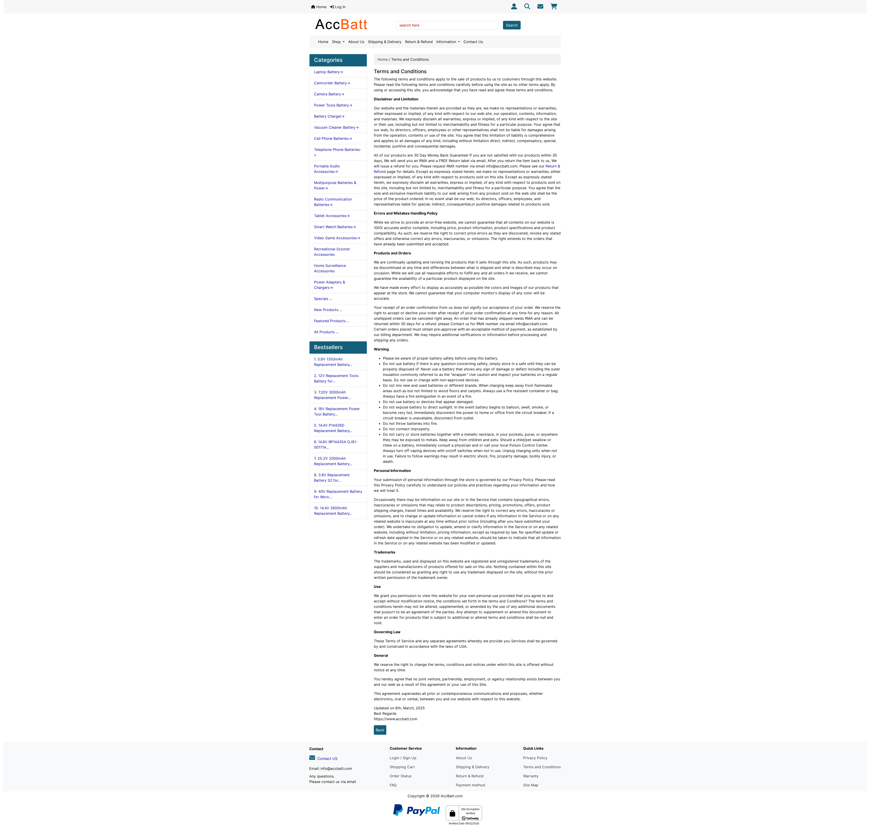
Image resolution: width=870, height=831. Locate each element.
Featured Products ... (331, 321)
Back (380, 730)
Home (320, 7)
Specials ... (323, 298)
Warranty (531, 776)
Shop (337, 41)
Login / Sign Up (403, 758)
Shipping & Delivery (384, 41)
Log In (340, 7)
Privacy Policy (535, 758)
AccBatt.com (452, 796)
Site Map (530, 785)
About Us (356, 41)
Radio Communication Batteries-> (333, 202)
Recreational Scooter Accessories (332, 252)
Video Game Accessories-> (337, 238)
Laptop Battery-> (328, 72)
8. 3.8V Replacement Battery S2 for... (332, 478)
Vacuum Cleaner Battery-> (336, 127)
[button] (861, 808)
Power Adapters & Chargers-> (329, 285)
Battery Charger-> (329, 116)
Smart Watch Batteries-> (335, 227)
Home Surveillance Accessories (330, 268)
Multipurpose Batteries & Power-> (335, 185)
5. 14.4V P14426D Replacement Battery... (333, 428)
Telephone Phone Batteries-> (337, 152)
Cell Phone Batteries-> (333, 138)
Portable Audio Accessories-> (327, 169)
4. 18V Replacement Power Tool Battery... (337, 411)
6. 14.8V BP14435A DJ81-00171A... (336, 444)
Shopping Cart (402, 767)
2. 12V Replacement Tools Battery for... (336, 378)
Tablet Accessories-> (332, 215)
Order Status (400, 776)
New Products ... (328, 309)
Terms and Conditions (542, 767)
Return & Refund (419, 41)
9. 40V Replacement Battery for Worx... (338, 494)
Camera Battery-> (329, 94)
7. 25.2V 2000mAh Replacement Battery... (333, 461)
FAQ (393, 785)
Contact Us (473, 41)
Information (446, 41)
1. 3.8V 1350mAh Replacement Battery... (333, 362)
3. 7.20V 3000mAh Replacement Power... (332, 395)
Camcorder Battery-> (332, 83)
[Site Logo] (351, 24)
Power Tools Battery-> (333, 105)
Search (512, 25)
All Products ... (326, 332)
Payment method (470, 785)
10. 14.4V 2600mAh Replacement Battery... (333, 511)
